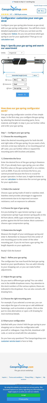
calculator (12, 179)
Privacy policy (23, 399)
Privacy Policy (29, 377)
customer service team (10, 341)
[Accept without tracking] (44, 394)
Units (3, 53)
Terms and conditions (16, 377)
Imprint (4, 377)
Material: (8, 84)
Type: (10, 88)
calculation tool (7, 39)
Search (20, 95)
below (14, 34)
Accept (23, 395)
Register (38, 377)
